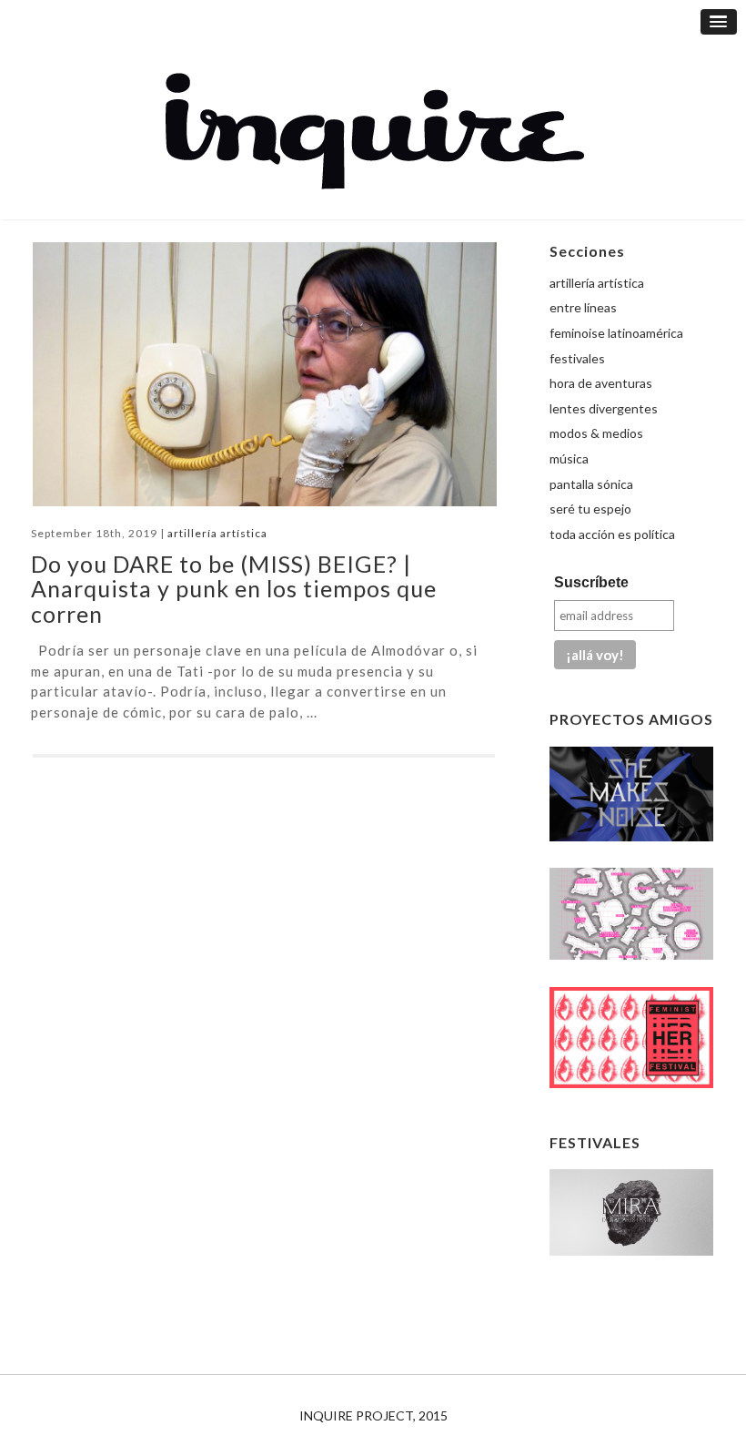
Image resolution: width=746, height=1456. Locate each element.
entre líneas (583, 307)
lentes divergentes (603, 408)
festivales (577, 358)
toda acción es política (612, 534)
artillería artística (217, 533)
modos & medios (596, 433)
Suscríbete (591, 582)
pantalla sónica (591, 484)
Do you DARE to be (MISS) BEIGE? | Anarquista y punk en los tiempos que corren (234, 588)
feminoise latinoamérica (616, 333)
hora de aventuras (600, 383)
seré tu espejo (590, 508)
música (569, 458)
